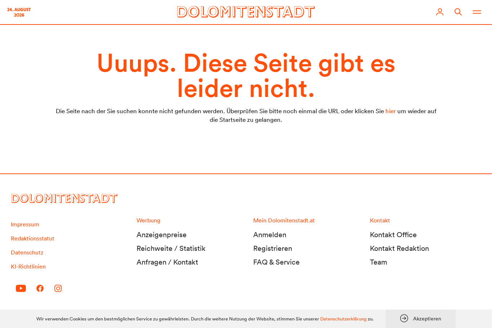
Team (378, 262)
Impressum (25, 224)
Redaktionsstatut (32, 238)
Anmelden (269, 234)
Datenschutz (27, 252)
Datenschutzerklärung (343, 319)
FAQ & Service (276, 262)
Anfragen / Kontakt (167, 262)
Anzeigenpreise (162, 234)
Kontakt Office (393, 234)
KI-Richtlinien (28, 266)
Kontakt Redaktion (399, 248)
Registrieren (272, 248)
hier (390, 111)
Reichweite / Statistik (171, 248)
